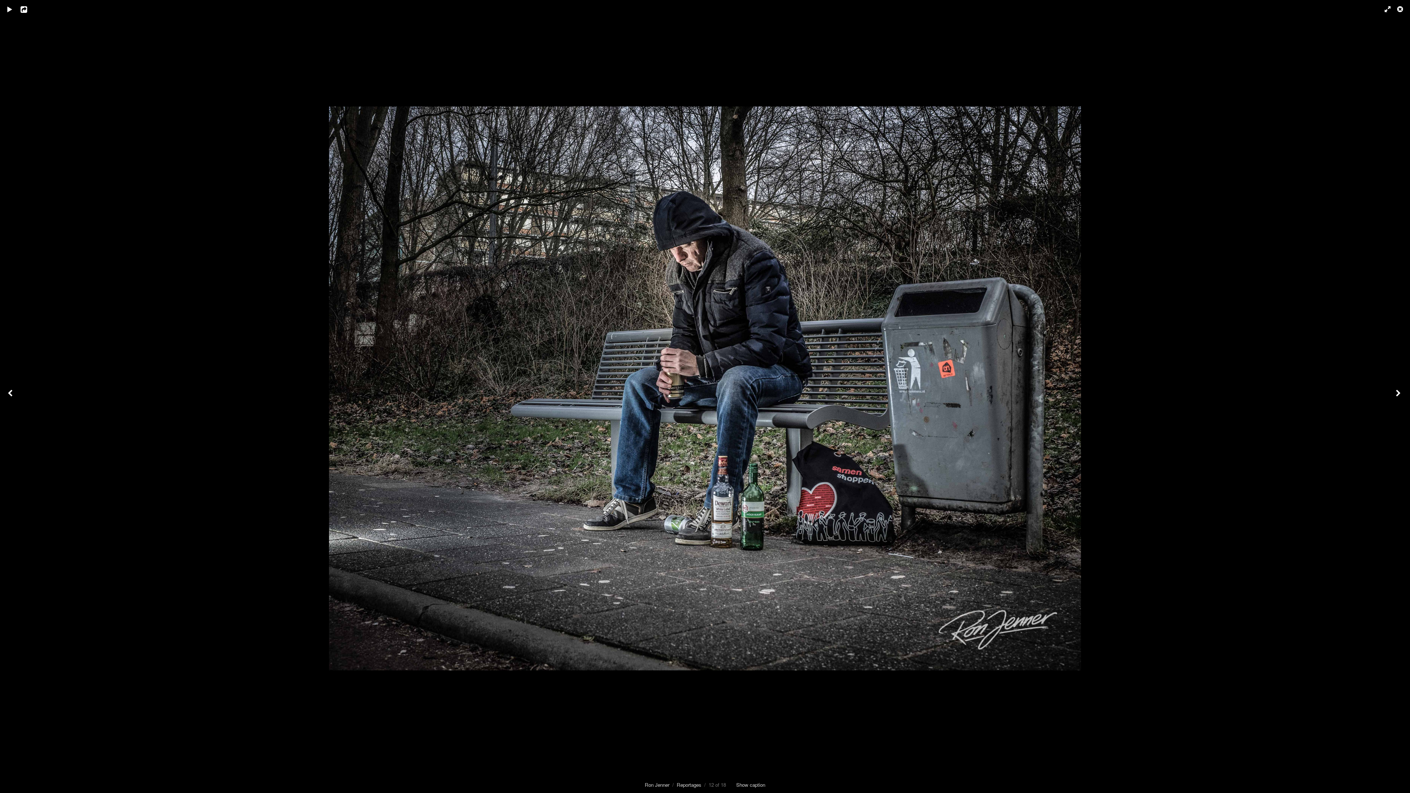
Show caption (750, 784)
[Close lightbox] (1401, 9)
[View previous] (11, 396)
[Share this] (29, 9)
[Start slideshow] (10, 9)
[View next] (1399, 396)
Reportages (689, 784)
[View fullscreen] (1384, 9)
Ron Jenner (657, 784)
